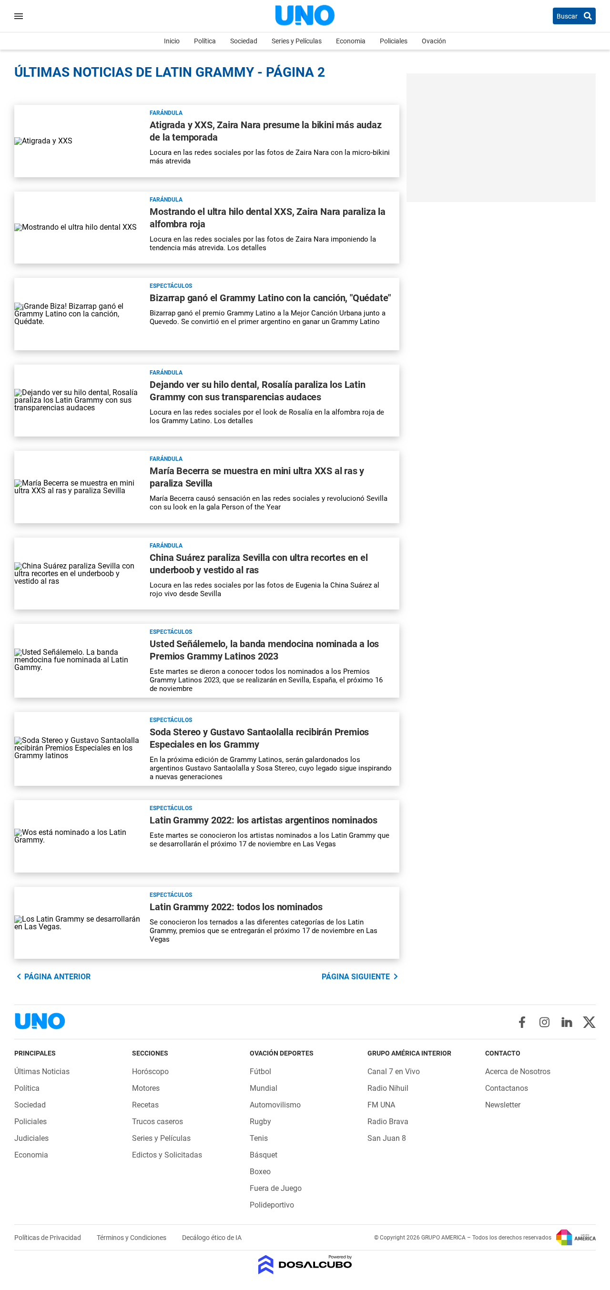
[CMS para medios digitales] (305, 1265)
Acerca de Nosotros (517, 1071)
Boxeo (260, 1171)
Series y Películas (297, 41)
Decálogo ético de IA (212, 1237)
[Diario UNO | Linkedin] (566, 1022)
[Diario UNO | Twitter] (589, 1022)
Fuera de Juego (276, 1188)
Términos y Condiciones (132, 1237)
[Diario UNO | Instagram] (544, 1022)
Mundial (263, 1088)
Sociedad (243, 41)
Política (205, 41)
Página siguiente (356, 976)
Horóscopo (150, 1071)
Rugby (260, 1121)
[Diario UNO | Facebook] (522, 1022)
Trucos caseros (157, 1121)
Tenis (259, 1138)
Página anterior (57, 976)
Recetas (145, 1104)
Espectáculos (171, 286)
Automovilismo (275, 1104)
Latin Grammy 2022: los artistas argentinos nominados (263, 820)
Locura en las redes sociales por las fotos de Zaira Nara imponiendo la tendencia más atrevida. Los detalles (263, 243)
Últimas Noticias (42, 1071)
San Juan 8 (386, 1138)
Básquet (263, 1154)
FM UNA (381, 1104)
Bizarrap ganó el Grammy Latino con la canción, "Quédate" (270, 298)
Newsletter (502, 1104)
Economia (351, 41)
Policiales (393, 41)
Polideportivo (272, 1204)
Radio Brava (387, 1121)
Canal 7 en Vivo (393, 1071)
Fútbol (260, 1071)
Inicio (172, 41)
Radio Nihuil (387, 1088)
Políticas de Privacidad (48, 1237)
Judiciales (31, 1138)
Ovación (434, 41)
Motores (146, 1088)
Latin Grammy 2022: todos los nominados (236, 907)
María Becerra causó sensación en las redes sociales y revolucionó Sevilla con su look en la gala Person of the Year (268, 502)
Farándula (166, 113)
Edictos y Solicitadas (167, 1154)
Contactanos (506, 1088)
